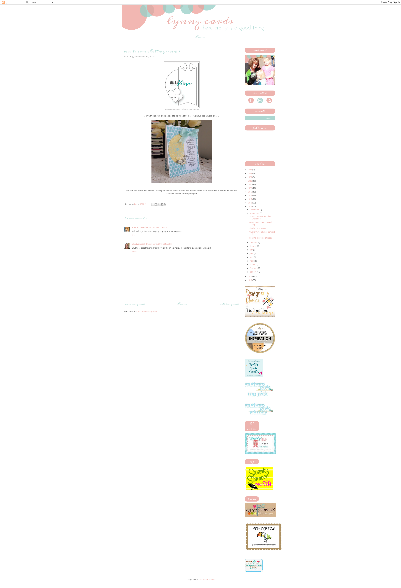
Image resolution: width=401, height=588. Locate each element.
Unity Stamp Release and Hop (260, 223)
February (254, 268)
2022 (249, 181)
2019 (249, 191)
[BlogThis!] (155, 204)
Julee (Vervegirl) (138, 244)
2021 (249, 184)
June (252, 253)
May (252, 257)
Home (200, 37)
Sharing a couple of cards (260, 238)
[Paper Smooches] (264, 550)
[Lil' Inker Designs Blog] (260, 453)
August (253, 246)
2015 (249, 206)
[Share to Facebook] (161, 204)
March (253, 264)
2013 (249, 280)
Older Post (229, 304)
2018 (249, 195)
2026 (249, 169)
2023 (249, 177)
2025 (249, 173)
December (255, 209)
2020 (249, 188)
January (253, 272)
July (251, 249)
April (252, 261)
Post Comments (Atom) (146, 311)
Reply (134, 235)
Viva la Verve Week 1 (258, 228)
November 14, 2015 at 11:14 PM (153, 227)
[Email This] (152, 204)
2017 (249, 199)
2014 (249, 276)
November (255, 213)
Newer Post (135, 304)
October (254, 242)
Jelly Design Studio (206, 579)
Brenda (135, 227)
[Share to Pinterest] (164, 204)
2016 (249, 202)
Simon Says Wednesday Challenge (260, 217)
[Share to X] (158, 204)
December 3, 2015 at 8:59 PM (159, 244)
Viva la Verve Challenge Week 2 (262, 233)
